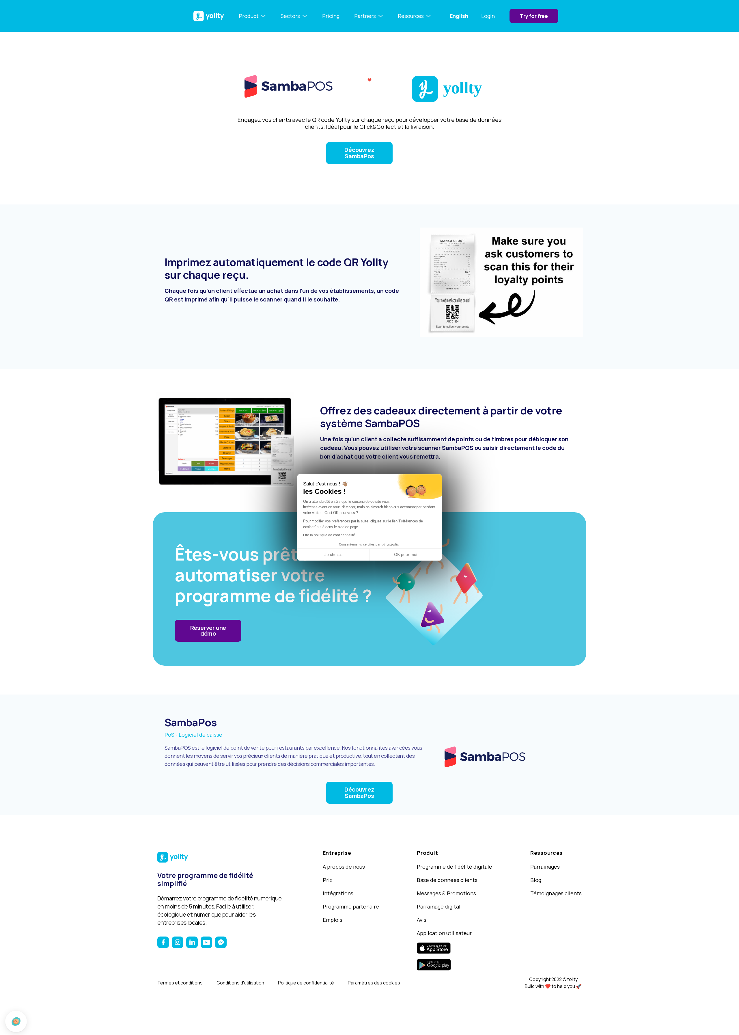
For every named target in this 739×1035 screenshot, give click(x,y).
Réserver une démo (208, 630)
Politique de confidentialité (306, 983)
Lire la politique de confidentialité (329, 535)
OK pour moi (405, 554)
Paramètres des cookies (374, 983)
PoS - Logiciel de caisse (193, 734)
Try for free (534, 15)
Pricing (330, 15)
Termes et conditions (180, 983)
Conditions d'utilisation (240, 983)
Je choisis (333, 554)
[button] (16, 1021)
